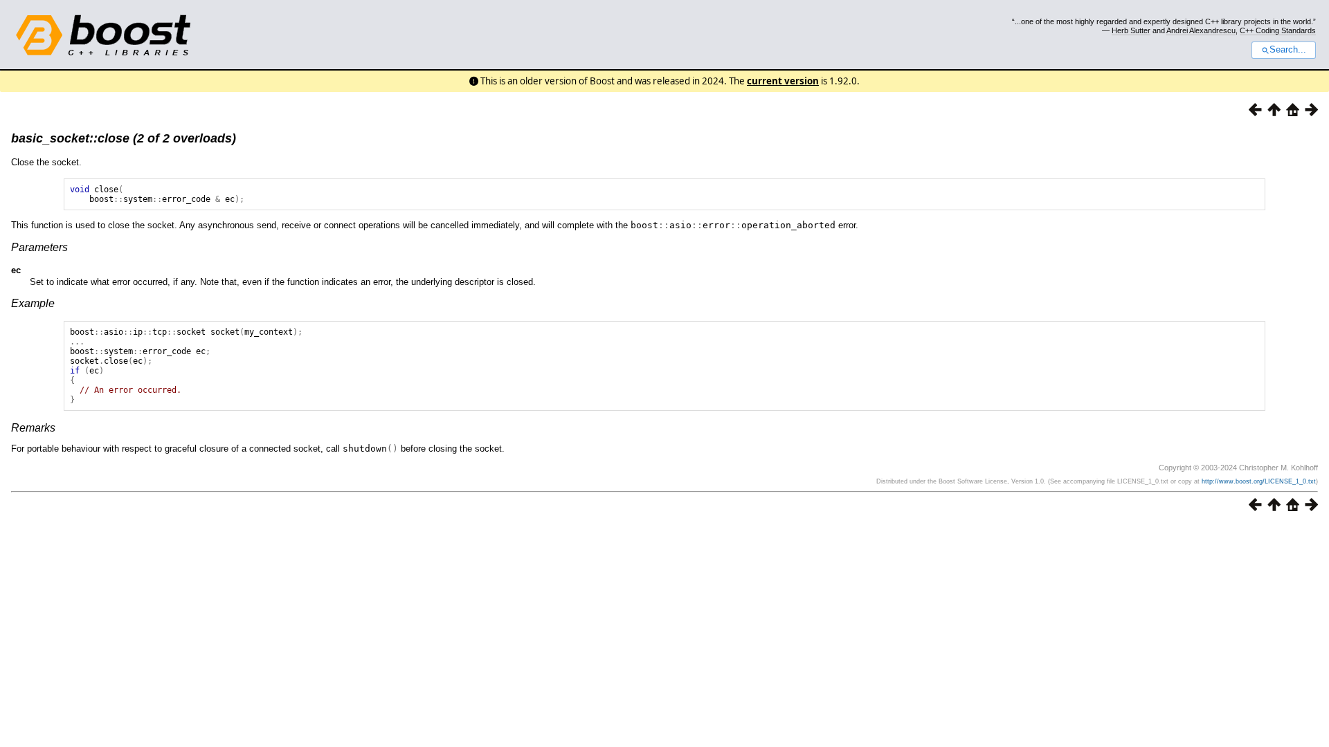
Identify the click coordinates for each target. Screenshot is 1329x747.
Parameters (39, 247)
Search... (1287, 50)
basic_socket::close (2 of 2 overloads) (123, 138)
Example (33, 303)
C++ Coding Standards (1278, 30)
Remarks (33, 428)
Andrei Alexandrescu (1201, 30)
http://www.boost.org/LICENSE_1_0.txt (1259, 481)
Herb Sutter (1131, 30)
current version (783, 81)
